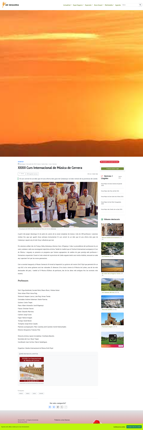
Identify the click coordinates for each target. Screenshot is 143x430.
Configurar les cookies (119, 426)
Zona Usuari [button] (98, 5)
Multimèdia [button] (109, 5)
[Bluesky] (54, 407)
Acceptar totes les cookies (134, 426)
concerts (41, 393)
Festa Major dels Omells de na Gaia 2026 (111, 209)
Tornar (22, 173)
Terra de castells (109, 309)
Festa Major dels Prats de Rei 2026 (110, 191)
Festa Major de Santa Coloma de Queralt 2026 (111, 184)
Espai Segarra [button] (77, 5)
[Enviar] (65, 407)
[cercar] (140, 4)
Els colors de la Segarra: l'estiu (112, 274)
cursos (34, 393)
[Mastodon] (58, 407)
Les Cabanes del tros (110, 292)
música (21, 393)
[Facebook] (50, 407)
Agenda (118, 5)
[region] (71, 427)
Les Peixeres (107, 256)
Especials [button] (88, 5)
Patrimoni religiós (109, 327)
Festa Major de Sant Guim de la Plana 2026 (112, 196)
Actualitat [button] (67, 5)
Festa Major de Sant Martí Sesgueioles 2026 (111, 203)
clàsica (27, 393)
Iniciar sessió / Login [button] (113, 168)
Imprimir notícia (33, 174)
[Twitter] (61, 407)
